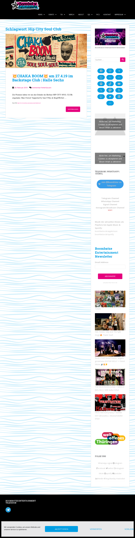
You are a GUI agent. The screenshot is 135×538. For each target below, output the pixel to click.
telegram (118, 463)
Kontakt (107, 14)
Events (51, 14)
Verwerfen (96, 529)
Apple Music (112, 225)
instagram (119, 468)
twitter (110, 468)
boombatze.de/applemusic (106, 231)
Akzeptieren (61, 529)
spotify (109, 473)
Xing (107, 478)
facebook (101, 468)
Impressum (119, 14)
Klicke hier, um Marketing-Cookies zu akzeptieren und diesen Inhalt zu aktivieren (110, 124)
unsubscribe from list (110, 283)
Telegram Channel (110, 198)
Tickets (98, 309)
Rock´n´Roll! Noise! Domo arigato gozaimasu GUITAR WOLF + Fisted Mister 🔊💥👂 (110, 361)
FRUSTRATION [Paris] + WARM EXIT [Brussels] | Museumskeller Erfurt (109, 415)
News (40, 14)
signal (109, 463)
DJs (89, 14)
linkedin (100, 478)
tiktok (101, 473)
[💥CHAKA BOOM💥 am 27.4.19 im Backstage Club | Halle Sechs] (46, 51)
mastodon (120, 478)
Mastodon (52, 501)
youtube (117, 473)
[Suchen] (122, 59)
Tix (61, 14)
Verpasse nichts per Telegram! (24, 509)
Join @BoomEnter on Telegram (111, 184)
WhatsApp (102, 463)
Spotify (98, 228)
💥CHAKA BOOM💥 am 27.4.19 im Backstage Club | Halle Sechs (42, 77)
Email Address (101, 262)
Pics (98, 14)
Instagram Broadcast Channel (110, 207)
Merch (71, 14)
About (81, 14)
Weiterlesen (73, 109)
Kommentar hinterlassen (41, 87)
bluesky (112, 478)
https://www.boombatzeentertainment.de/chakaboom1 (29, 103)
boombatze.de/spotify (104, 234)
